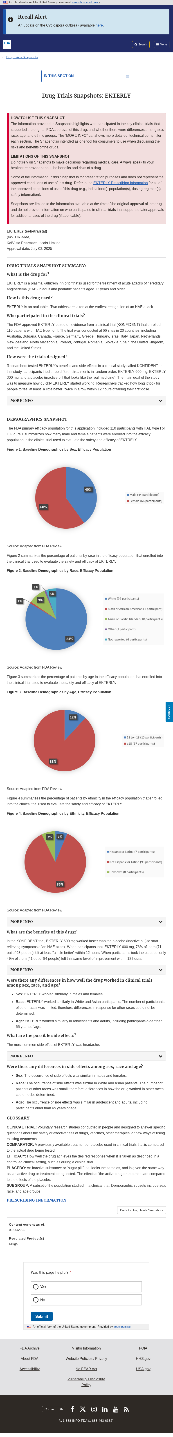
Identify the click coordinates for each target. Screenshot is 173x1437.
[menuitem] (86, 1229)
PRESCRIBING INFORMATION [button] (37, 1200)
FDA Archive (30, 1348)
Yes (43, 1286)
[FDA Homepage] (7, 44)
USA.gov (143, 1369)
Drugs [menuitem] (13, 1244)
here (99, 25)
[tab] (86, 400)
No (42, 1300)
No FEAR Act (86, 1369)
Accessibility (30, 1369)
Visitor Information (86, 1348)
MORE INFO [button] (21, 400)
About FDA (29, 1359)
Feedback (169, 712)
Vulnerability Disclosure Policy (86, 1382)
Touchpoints (121, 1326)
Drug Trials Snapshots (22, 57)
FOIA (143, 1348)
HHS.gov (143, 1359)
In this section (59, 76)
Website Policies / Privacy (86, 1359)
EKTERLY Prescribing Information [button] (120, 183)
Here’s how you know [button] (85, 2)
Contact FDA (54, 1409)
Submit (41, 1316)
